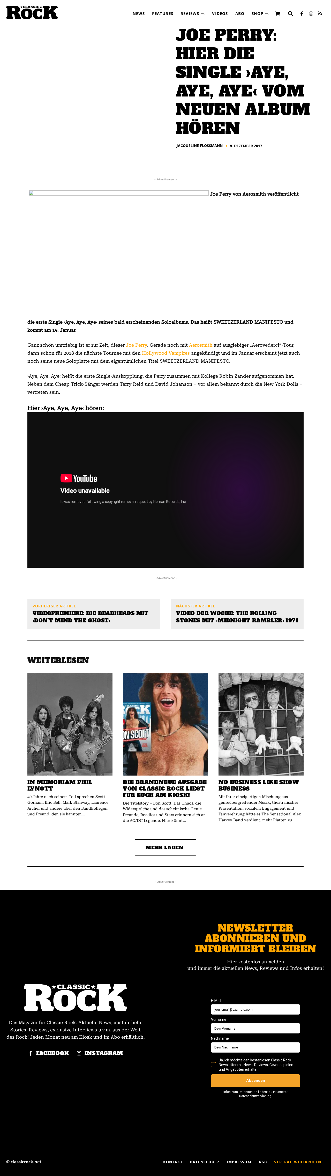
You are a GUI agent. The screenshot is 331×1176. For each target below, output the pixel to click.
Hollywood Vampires (166, 353)
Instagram (104, 1053)
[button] (290, 13)
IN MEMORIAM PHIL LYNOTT (59, 785)
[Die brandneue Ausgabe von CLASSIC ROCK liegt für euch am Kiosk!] (165, 724)
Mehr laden (165, 847)
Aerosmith (201, 345)
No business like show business (259, 785)
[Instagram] (310, 14)
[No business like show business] (261, 724)
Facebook (52, 1053)
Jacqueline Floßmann (200, 145)
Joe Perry (136, 345)
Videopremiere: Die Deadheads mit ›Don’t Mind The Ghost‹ (91, 617)
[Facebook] (301, 14)
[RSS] (320, 14)
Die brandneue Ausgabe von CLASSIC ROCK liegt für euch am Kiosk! (165, 788)
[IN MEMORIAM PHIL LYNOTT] (69, 724)
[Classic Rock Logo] (32, 12)
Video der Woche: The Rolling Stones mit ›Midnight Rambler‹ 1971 (237, 617)
